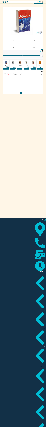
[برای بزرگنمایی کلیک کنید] (42, 33)
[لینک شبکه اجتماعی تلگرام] (35, 57)
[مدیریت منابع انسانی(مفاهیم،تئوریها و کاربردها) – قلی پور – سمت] (19, 62)
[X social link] (38, 57)
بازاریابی (12, 6)
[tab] (42, 71)
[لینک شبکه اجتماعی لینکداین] (36, 57)
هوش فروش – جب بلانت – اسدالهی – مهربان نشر (34, 65)
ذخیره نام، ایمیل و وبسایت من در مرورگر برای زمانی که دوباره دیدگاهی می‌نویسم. (14, 90)
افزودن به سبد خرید (21, 55)
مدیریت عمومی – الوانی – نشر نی (13, 64)
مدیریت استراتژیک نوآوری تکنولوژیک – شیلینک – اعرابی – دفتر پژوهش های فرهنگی (26, 65)
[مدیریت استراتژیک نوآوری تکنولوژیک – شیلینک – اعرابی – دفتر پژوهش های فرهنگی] (26, 62)
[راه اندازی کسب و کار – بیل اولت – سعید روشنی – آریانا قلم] (40, 62)
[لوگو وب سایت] (40, 1)
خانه (16, 6)
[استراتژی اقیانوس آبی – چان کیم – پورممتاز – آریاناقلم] (6, 62)
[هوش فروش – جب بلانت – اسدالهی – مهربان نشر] (33, 62)
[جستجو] (7, 1)
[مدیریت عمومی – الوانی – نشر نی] (13, 62)
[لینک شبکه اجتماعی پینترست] (37, 57)
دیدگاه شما (21, 77)
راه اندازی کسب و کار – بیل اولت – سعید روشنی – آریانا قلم (40, 65)
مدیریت (15, 6)
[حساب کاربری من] (5, 2)
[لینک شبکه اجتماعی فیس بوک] (39, 57)
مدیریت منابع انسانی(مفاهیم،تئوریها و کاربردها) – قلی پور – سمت (20, 65)
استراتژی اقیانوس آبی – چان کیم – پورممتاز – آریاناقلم (6, 65)
